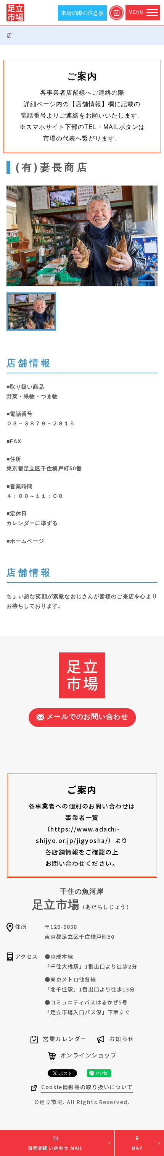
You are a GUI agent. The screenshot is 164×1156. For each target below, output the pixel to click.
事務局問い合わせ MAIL (55, 1148)
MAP (137, 1148)
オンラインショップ (88, 1055)
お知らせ (121, 1039)
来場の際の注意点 (82, 13)
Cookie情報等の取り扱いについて (87, 1087)
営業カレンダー (65, 1039)
